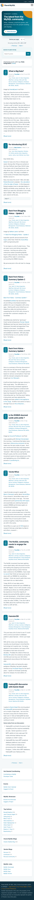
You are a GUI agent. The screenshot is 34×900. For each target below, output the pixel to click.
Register (31, 1)
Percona (7, 852)
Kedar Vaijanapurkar (10, 823)
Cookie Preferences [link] (11, 888)
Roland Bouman (8, 182)
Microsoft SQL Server (19, 222)
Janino (14, 155)
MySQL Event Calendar (10, 787)
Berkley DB (7, 655)
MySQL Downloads (9, 867)
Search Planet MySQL (9, 49)
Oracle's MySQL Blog (11, 842)
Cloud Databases (20, 83)
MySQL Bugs (7, 871)
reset (13, 63)
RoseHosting (8, 831)
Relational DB (21, 363)
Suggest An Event (8, 789)
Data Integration (25, 78)
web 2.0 (18, 78)
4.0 (9, 153)
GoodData (13, 301)
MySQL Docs (7, 869)
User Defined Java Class (22, 155)
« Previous (14, 45)
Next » (21, 45)
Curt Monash (15, 378)
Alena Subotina (9, 820)
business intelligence (18, 81)
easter (10, 155)
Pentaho (26, 151)
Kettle (12, 153)
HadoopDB (9, 709)
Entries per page (14, 39)
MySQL (17, 85)
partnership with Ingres (22, 501)
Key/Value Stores (13, 559)
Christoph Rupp (17, 668)
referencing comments (17, 443)
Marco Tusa (8, 818)
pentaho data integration (21, 153)
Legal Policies (12, 886)
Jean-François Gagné (10, 814)
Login (25, 1)
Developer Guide (8, 776)
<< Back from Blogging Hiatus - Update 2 (16, 234)
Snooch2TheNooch (15, 436)
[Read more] (7, 136)
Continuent (8, 854)
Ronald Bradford (9, 812)
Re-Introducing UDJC (18, 144)
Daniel (5, 162)
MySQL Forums (8, 873)
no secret (6, 574)
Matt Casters (17, 147)
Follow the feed (11, 31)
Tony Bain (16, 74)
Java (13, 151)
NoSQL (12, 85)
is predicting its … (14, 460)
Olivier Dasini (8, 825)
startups (16, 80)
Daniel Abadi (14, 707)
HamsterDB (14, 616)
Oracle (13, 78)
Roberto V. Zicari (9, 829)
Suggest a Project (8, 801)
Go (28, 53)
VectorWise (24, 240)
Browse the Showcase (10, 799)
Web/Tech (11, 80)
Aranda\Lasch (14, 89)
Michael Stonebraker (22, 439)
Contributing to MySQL (10, 774)
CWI (21, 526)
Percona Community (10, 856)
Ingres (5, 240)
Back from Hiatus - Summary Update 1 (15, 297)
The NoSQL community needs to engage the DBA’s (19, 544)
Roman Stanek (24, 322)
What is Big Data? (16, 71)
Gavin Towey (8, 827)
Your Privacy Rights (22, 886)
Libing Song (8, 816)
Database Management (21, 361)
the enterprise (19, 404)
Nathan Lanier (14, 231)
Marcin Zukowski (9, 494)
